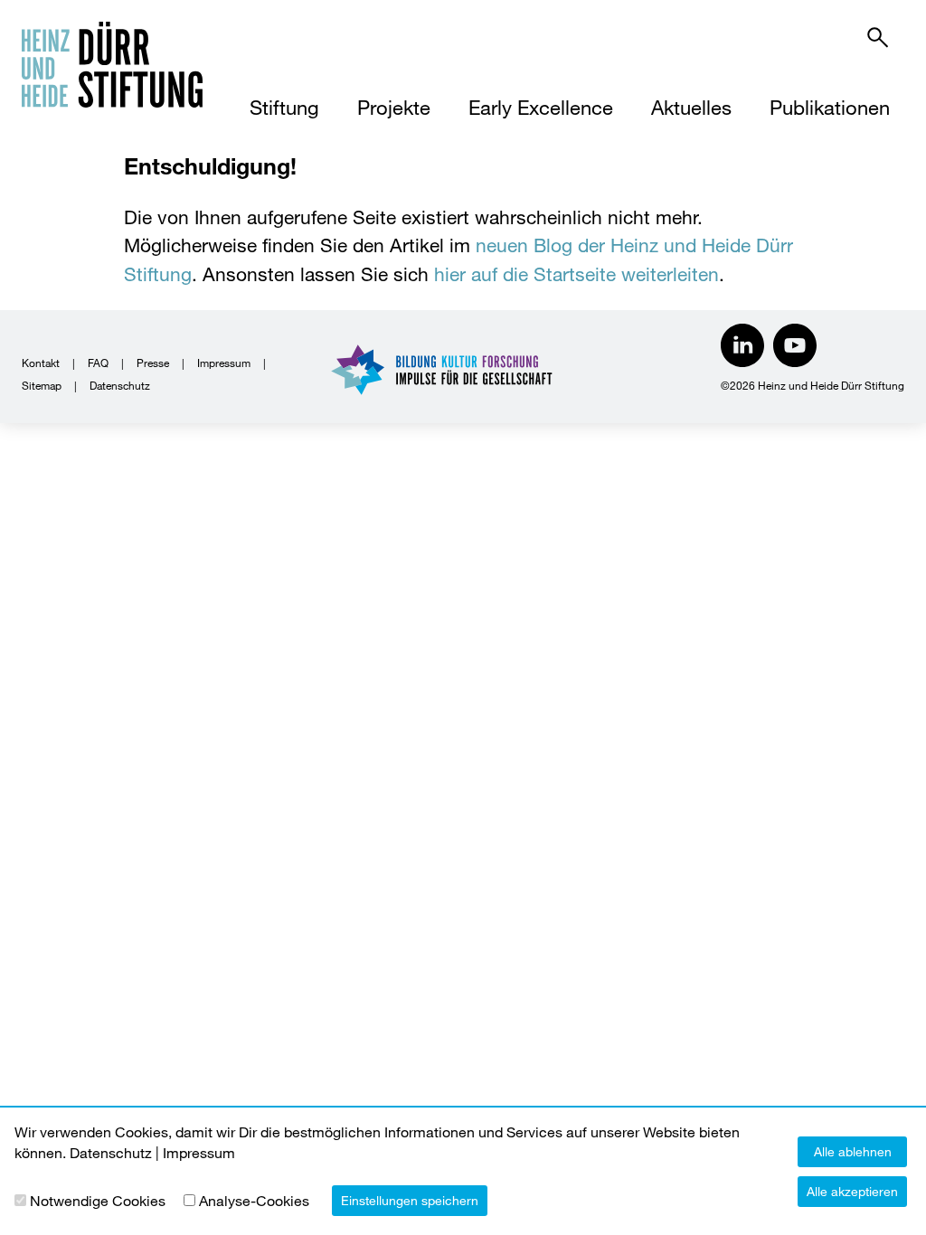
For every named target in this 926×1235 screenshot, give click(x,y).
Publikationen (830, 107)
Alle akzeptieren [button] (852, 1191)
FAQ (98, 362)
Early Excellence (540, 107)
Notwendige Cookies (97, 1200)
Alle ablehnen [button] (853, 1151)
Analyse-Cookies (254, 1200)
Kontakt (41, 362)
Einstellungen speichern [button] (409, 1200)
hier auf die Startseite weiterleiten (576, 274)
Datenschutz (120, 385)
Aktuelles (691, 107)
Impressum (223, 362)
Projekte (393, 107)
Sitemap (41, 385)
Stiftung (284, 107)
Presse (153, 362)
